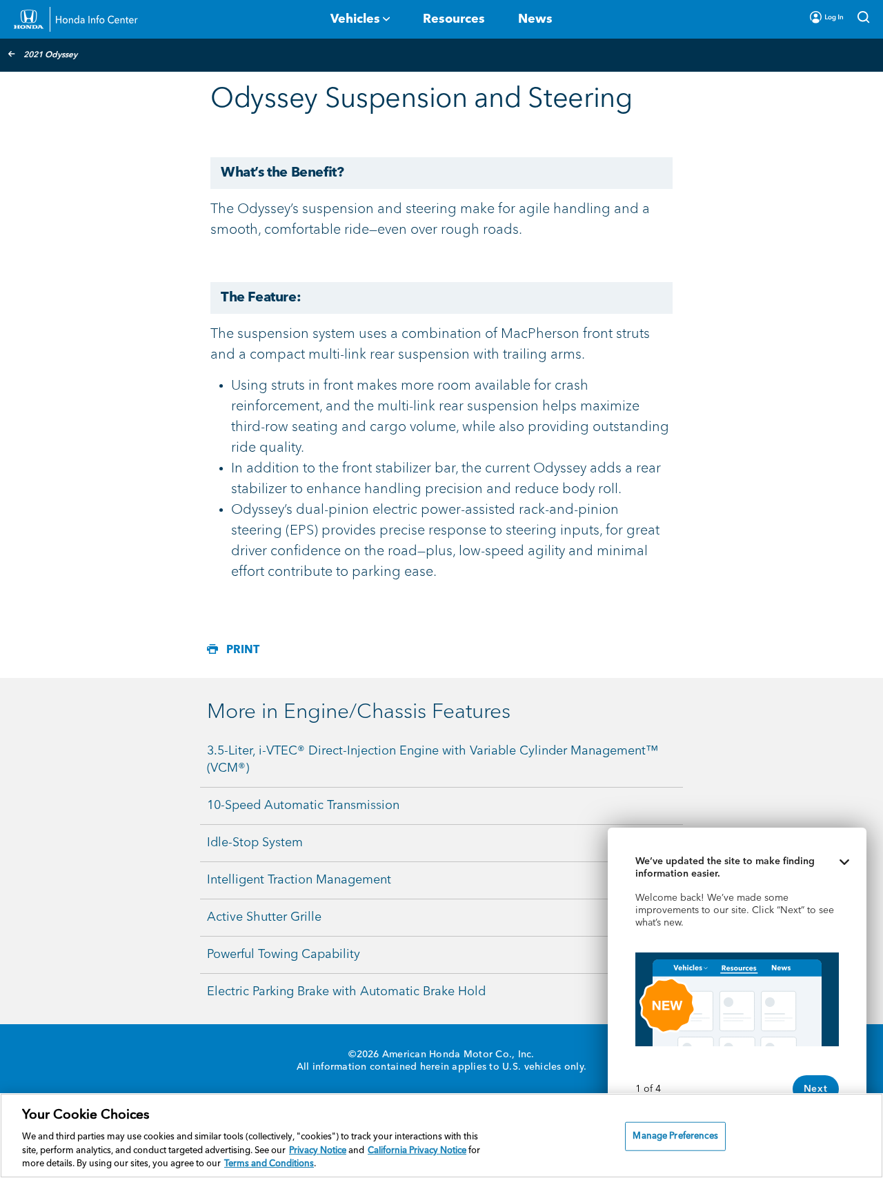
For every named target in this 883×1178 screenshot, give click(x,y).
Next (816, 1089)
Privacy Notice (317, 1150)
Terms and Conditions (269, 1163)
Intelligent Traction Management (299, 880)
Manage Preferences (675, 1136)
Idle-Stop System (255, 843)
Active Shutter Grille (264, 917)
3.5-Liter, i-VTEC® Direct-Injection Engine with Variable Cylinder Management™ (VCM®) (432, 760)
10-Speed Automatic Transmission (303, 805)
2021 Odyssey (50, 55)
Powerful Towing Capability (283, 954)
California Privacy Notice (417, 1150)
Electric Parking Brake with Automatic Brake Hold (346, 992)
